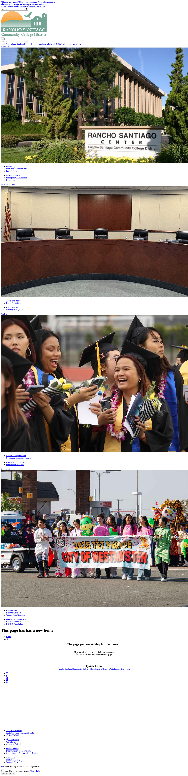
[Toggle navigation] (3, 39)
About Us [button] (5, 46)
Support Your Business (15, 615)
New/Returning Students (16, 456)
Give (43, 7)
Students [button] (4, 314)
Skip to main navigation (27, 2)
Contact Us (10, 180)
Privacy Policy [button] (35, 771)
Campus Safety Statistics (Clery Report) (22, 753)
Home (8, 637)
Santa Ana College (12, 4)
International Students (15, 464)
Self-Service (30, 7)
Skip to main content (9, 2)
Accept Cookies (8, 774)
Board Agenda (7, 7)
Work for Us (11, 742)
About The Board (13, 301)
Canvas (38, 7)
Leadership (10, 166)
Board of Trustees (102, 669)
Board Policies (12, 307)
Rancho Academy (13, 622)
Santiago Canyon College (32, 4)
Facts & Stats (11, 171)
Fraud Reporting (12, 748)
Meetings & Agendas (14, 310)
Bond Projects (12, 610)
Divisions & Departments (16, 169)
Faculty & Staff (19, 7)
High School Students (15, 462)
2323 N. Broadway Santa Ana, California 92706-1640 (20, 732)
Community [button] (6, 469)
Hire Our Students (13, 613)
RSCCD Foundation (14, 624)
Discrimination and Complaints (18, 751)
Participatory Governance (16, 178)
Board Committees (13, 303)
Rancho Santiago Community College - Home (76, 669)
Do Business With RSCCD (17, 619)
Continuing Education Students (18, 458)
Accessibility (13, 739)
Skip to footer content (46, 2)
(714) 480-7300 (12, 735)
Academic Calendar (14, 744)
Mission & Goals (13, 175)
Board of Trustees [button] (8, 184)
